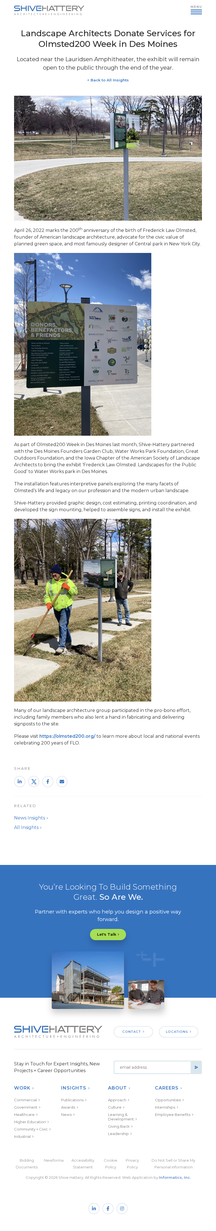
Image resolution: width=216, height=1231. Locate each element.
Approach (117, 1100)
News (66, 1114)
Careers (167, 1088)
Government (25, 1107)
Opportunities (168, 1100)
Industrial (22, 1136)
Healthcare (24, 1114)
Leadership (118, 1133)
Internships (165, 1107)
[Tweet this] (33, 781)
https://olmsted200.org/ (67, 736)
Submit (196, 1067)
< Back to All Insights (108, 80)
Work (22, 1088)
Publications (72, 1100)
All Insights (26, 827)
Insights (73, 1088)
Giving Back (119, 1126)
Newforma (54, 1160)
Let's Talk (106, 934)
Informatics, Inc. (175, 1177)
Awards (68, 1107)
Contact (131, 1032)
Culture (115, 1107)
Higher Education (30, 1122)
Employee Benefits (172, 1114)
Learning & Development (121, 1116)
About (117, 1088)
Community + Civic (31, 1129)
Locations (177, 1032)
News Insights (29, 818)
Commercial (25, 1100)
